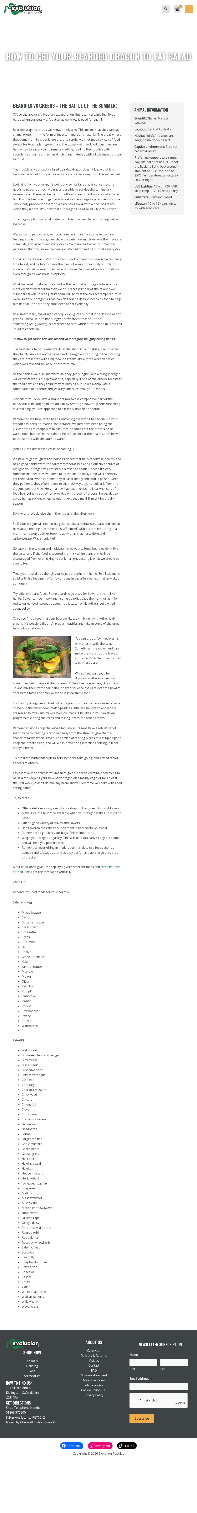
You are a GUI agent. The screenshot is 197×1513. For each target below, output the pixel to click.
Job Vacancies (93, 1385)
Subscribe (142, 1418)
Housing (32, 1366)
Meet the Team (94, 1380)
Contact (93, 1365)
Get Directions (18, 1403)
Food (32, 1371)
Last (163, 1369)
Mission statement (94, 1375)
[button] (166, 8)
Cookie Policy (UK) (93, 1390)
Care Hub (93, 1350)
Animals (32, 1361)
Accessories (32, 1376)
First (132, 1369)
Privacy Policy (93, 1395)
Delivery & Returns (94, 1355)
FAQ (94, 1370)
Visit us (94, 1360)
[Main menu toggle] (189, 9)
